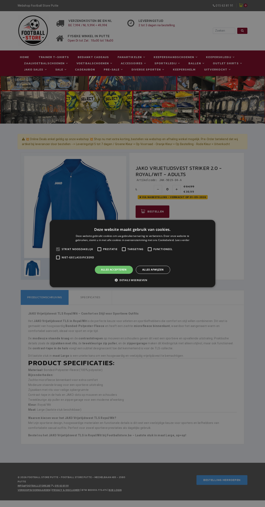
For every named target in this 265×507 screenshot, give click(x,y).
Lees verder (182, 240)
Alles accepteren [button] (113, 269)
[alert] (132, 253)
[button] (132, 280)
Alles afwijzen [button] (153, 269)
